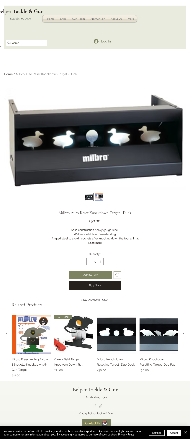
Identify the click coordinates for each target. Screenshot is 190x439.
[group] (95, 346)
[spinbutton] (95, 261)
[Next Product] (183, 334)
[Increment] (100, 261)
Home (8, 74)
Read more (95, 242)
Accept (174, 433)
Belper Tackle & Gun (96, 389)
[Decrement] (89, 261)
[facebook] (95, 406)
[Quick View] (31, 334)
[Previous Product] (6, 334)
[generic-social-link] (100, 406)
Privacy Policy (126, 434)
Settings (156, 433)
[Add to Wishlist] (117, 275)
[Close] (185, 432)
